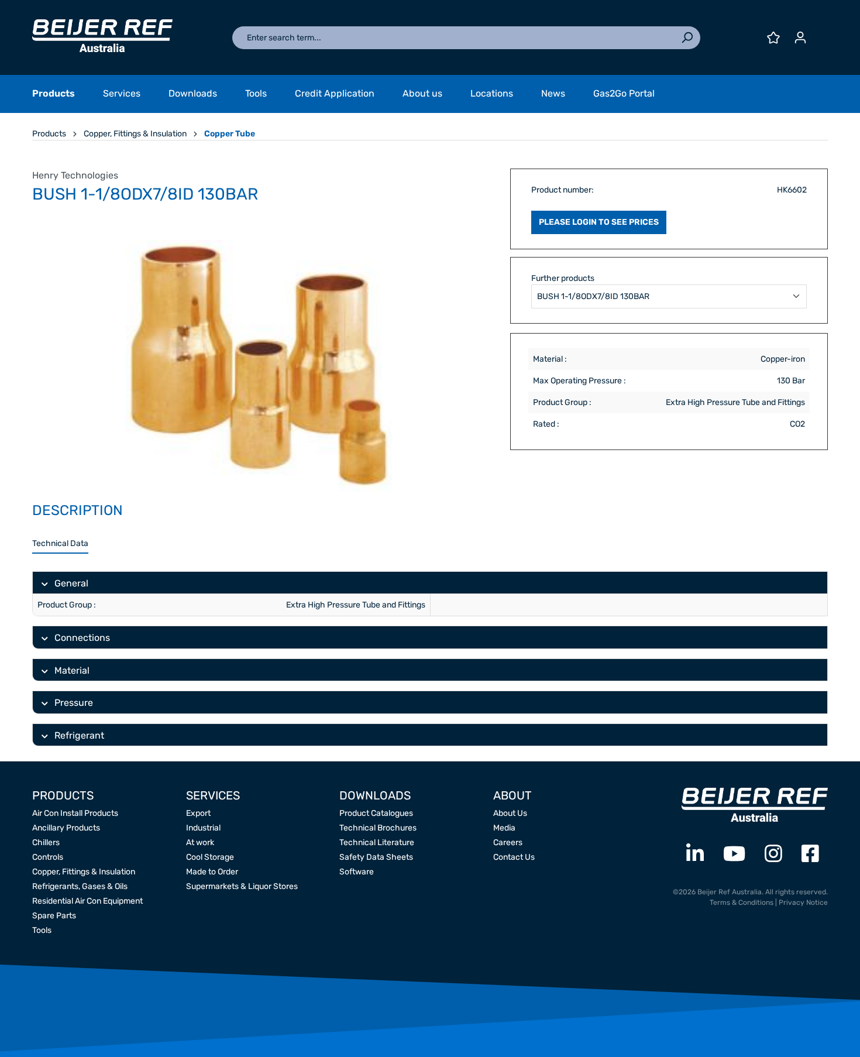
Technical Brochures (378, 828)
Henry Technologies (75, 175)
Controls (47, 857)
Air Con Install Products (75, 813)
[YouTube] (734, 854)
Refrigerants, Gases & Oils (80, 886)
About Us (510, 813)
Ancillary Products (66, 828)
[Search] (686, 37)
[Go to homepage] (102, 35)
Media (504, 828)
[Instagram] (773, 854)
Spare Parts (54, 916)
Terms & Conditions (741, 902)
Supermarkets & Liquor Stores (242, 886)
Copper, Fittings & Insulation (83, 872)
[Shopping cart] (821, 33)
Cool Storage (210, 857)
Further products (562, 278)
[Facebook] (810, 854)
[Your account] (800, 37)
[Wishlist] (773, 37)
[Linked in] (695, 854)
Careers (507, 842)
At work (200, 842)
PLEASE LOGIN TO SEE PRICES (599, 222)
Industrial (203, 828)
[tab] (60, 544)
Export (198, 813)
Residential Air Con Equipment (87, 901)
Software (356, 872)
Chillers (46, 842)
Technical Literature (376, 842)
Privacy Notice (803, 902)
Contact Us (514, 857)
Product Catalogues (376, 813)
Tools (41, 930)
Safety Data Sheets (376, 857)
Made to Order (212, 872)
